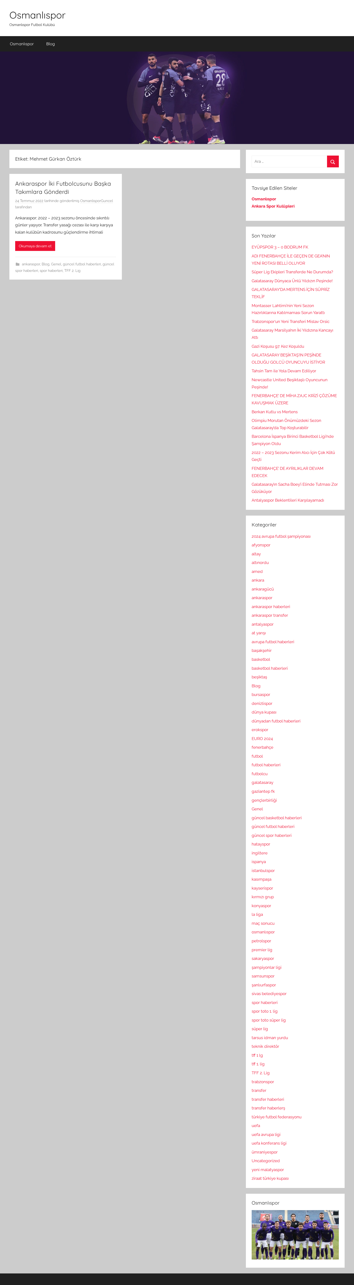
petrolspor (261, 940)
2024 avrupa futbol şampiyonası (281, 536)
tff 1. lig (258, 1064)
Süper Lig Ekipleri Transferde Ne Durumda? (292, 271)
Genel (56, 264)
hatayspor (261, 844)
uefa (256, 1125)
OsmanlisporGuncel (96, 201)
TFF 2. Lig (72, 271)
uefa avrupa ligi (266, 1134)
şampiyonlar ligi (267, 967)
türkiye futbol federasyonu (277, 1117)
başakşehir (262, 650)
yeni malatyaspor (268, 1169)
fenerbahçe (262, 747)
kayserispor (262, 888)
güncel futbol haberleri (82, 264)
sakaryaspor (263, 958)
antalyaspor (263, 624)
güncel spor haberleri (272, 835)
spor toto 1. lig (265, 1011)
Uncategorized (266, 1160)
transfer (259, 1090)
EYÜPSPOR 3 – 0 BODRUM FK (280, 247)
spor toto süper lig (269, 1020)
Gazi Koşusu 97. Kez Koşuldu (278, 346)
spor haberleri (51, 271)
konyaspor (261, 905)
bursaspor (261, 694)
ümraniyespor (265, 1152)
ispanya (259, 861)
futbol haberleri (266, 764)
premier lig (262, 949)
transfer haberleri (268, 1099)
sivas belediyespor (269, 993)
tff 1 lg (257, 1055)
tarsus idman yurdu (270, 1037)
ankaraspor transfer (270, 615)
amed (257, 571)
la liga (257, 914)
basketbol (261, 659)
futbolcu (260, 773)
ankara (258, 580)
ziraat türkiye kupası (270, 1178)
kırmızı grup (263, 896)
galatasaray (262, 782)
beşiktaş (259, 677)
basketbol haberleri (270, 668)
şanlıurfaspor (264, 985)
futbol (257, 756)
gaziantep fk (263, 791)
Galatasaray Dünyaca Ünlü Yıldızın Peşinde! (292, 280)
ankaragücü (263, 589)
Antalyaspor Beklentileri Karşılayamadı (288, 500)
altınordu (260, 562)
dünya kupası (264, 712)
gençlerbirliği (264, 800)
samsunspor (263, 976)
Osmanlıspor (37, 15)
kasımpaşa (261, 879)
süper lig (260, 1028)
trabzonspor (263, 1081)
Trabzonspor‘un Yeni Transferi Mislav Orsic (290, 321)
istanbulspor (263, 870)
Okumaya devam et (35, 246)
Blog (50, 43)
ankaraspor (31, 264)
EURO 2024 (262, 738)
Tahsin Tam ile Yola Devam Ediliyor (284, 370)
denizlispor (262, 703)
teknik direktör (265, 1046)
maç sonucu (263, 923)
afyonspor (261, 545)
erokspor (260, 729)
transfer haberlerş (268, 1108)
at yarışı (259, 632)
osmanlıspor (263, 932)
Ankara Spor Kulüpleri (273, 206)
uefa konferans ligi (269, 1143)
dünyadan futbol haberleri (276, 721)
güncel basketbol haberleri (277, 817)
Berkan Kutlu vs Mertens (275, 411)
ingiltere (260, 853)
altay (256, 553)
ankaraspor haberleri (271, 606)
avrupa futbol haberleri (273, 641)
